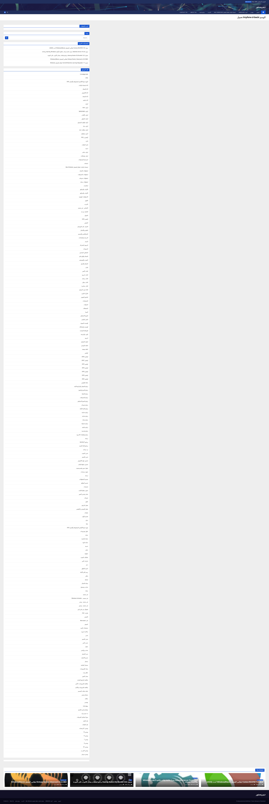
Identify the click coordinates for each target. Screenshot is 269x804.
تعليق (87, 501)
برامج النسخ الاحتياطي (83, 401)
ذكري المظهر (85, 568)
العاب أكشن (85, 271)
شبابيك (86, 579)
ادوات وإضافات (84, 156)
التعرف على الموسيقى (82, 226)
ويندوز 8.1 (85, 747)
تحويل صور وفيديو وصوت (82, 468)
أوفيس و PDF (84, 137)
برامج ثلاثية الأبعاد (84, 408)
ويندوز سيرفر (85, 754)
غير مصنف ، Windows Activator (80, 598)
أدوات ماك (85, 126)
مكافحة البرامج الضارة (82, 680)
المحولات (86, 304)
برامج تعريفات (84, 405)
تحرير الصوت (85, 453)
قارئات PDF (85, 613)
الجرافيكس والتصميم (83, 234)
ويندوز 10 (86, 732)
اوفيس (86, 353)
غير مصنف (85, 594)
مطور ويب (85, 672)
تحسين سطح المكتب (83, 464)
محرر (86, 635)
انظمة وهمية (85, 349)
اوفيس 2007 (85, 360)
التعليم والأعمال (84, 230)
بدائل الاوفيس (85, 382)
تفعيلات (86, 512)
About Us (193, 12)
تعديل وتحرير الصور (83, 494)
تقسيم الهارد (85, 516)
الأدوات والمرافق (84, 189)
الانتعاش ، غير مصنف (83, 208)
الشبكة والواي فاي (83, 256)
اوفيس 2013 (85, 368)
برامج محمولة (85, 423)
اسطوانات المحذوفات (83, 174)
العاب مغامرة (85, 286)
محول (86, 646)
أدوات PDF (85, 107)
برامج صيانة (85, 420)
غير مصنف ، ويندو (84, 602)
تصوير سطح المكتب (83, 490)
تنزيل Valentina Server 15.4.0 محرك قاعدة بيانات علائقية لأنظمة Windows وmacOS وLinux (65, 51)
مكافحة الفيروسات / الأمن (81, 683)
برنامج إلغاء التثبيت (83, 446)
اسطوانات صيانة (84, 182)
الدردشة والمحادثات (83, 237)
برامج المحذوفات (84, 397)
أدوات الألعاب (85, 115)
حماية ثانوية (85, 542)
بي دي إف (85, 449)
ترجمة (86, 475)
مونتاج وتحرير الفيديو (83, 709)
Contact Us (183, 12)
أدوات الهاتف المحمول (83, 122)
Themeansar (262, 801)
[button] (7, 12)
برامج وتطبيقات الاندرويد (82, 434)
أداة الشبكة (85, 89)
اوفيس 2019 (85, 375)
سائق (87, 576)
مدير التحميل (85, 654)
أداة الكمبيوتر (85, 92)
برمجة (86, 438)
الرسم (86, 241)
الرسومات (85, 249)
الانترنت (209, 12)
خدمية (86, 546)
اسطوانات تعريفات (83, 178)
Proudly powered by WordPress (243, 801)
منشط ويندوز (85, 695)
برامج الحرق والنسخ (83, 390)
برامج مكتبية (85, 427)
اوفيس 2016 (85, 371)
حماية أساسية (85, 538)
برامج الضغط (85, 394)
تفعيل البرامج (85, 505)
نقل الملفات (85, 724)
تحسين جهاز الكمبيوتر (83, 460)
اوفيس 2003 (85, 356)
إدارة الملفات (85, 145)
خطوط (86, 553)
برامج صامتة (202, 12)
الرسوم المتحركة (84, 245)
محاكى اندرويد (84, 631)
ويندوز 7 (86, 739)
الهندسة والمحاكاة (84, 327)
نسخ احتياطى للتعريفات (82, 717)
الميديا (86, 312)
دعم (87, 564)
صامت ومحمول (84, 587)
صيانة (86, 591)
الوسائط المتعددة (84, 330)
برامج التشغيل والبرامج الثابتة (81, 386)
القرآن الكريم (85, 293)
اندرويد (86, 338)
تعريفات (86, 498)
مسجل (86, 661)
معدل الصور (85, 676)
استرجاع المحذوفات (83, 159)
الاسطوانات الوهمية (83, 197)
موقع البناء (85, 706)
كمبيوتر (258, 12)
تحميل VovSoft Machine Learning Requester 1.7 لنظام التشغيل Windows (69, 63)
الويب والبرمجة (84, 334)
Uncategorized (84, 74)
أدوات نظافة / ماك (83, 130)
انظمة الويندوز (84, 345)
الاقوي (86, 200)
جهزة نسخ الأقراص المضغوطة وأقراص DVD (77, 527)
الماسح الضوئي (84, 297)
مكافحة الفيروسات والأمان (81, 687)
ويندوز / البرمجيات (83, 728)
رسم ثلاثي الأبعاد (84, 572)
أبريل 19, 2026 (259, 784)
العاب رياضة (85, 278)
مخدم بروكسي (84, 650)
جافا (87, 524)
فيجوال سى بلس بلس (83, 609)
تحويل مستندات (84, 472)
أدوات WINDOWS (243, 12)
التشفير (86, 223)
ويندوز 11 (86, 735)
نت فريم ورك (85, 713)
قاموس (86, 617)
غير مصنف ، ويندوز (83, 605)
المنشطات (85, 308)
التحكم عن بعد (84, 211)
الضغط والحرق (84, 263)
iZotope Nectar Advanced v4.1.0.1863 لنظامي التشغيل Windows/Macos (69, 59)
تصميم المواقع (84, 483)
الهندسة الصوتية (84, 323)
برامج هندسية (85, 431)
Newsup (256, 801)
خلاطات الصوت (84, 557)
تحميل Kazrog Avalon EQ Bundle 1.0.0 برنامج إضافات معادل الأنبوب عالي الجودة (68, 55)
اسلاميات (86, 185)
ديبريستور (260, 6)
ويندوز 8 (86, 743)
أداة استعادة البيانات (83, 85)
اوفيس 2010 (85, 364)
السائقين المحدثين (84, 252)
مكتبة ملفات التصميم (83, 691)
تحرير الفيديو (85, 457)
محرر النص (85, 643)
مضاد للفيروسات (84, 669)
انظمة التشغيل (84, 341)
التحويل (86, 215)
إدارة (87, 141)
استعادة (86, 163)
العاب (86, 267)
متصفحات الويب (84, 628)
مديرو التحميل (84, 657)
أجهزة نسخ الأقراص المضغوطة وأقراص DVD (77, 81)
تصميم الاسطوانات (83, 479)
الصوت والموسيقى (83, 260)
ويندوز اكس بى (84, 750)
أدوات (86, 104)
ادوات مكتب (85, 152)
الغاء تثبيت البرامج (83, 289)
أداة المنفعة (85, 96)
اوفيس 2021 (85, 379)
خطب (86, 550)
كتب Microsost (84, 620)
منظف (86, 698)
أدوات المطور (85, 118)
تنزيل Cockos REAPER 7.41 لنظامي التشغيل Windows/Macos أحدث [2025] (69, 48)
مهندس (252, 12)
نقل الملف (85, 721)
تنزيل (87, 520)
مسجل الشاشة (84, 665)
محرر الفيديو (85, 639)
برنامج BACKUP (84, 442)
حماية (86, 535)
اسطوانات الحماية (84, 171)
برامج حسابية (85, 412)
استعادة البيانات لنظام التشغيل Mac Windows (225, 12)
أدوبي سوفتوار (84, 133)
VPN (86, 78)
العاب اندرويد (85, 275)
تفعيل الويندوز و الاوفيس (82, 509)
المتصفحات (85, 301)
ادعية (87, 148)
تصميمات (86, 486)
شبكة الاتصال (85, 583)
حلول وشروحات (84, 531)
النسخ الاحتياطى (84, 315)
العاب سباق (85, 282)
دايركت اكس (85, 561)
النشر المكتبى (84, 319)
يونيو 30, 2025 (193, 784)
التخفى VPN (85, 219)
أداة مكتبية (85, 100)
